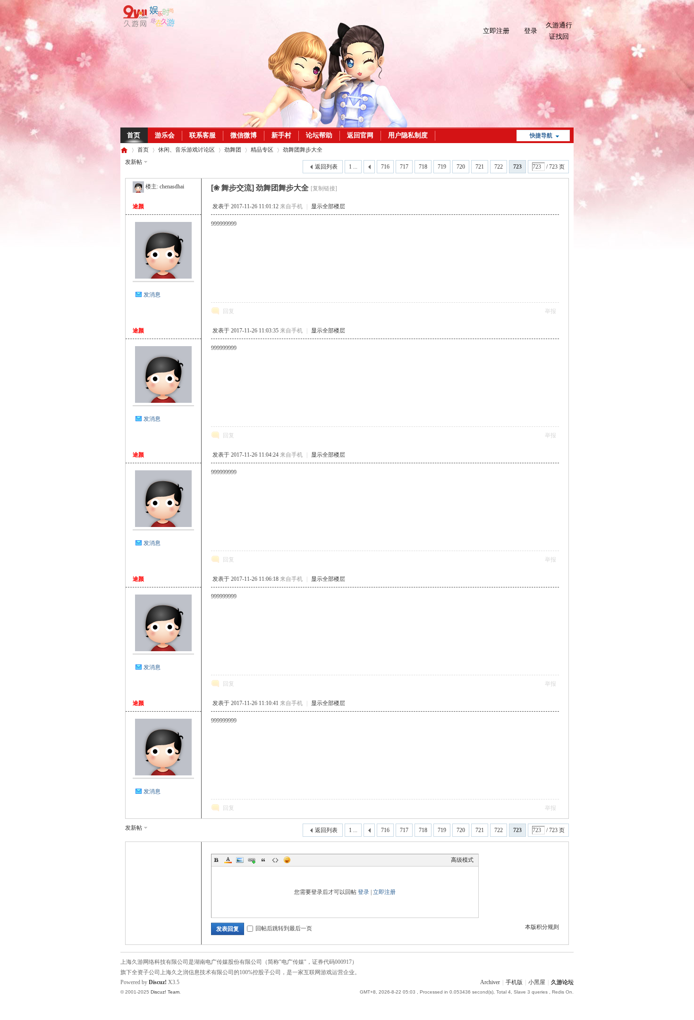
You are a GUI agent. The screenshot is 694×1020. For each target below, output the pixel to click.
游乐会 (165, 135)
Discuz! (158, 982)
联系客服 (202, 135)
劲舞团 (232, 149)
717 (404, 166)
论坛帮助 (319, 135)
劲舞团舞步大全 (302, 149)
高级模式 (462, 860)
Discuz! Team (165, 991)
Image (240, 860)
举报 (550, 311)
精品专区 (262, 149)
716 (385, 166)
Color (228, 860)
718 (423, 166)
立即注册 (496, 30)
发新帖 (133, 162)
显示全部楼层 (328, 206)
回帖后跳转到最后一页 (283, 928)
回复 (228, 311)
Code (275, 860)
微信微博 (243, 135)
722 (498, 166)
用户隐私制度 (408, 135)
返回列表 (326, 166)
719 (442, 166)
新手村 (281, 135)
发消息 (152, 294)
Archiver (490, 982)
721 (479, 166)
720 (461, 166)
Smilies (287, 860)
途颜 (138, 206)
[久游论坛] (147, 25)
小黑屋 (536, 982)
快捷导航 (541, 135)
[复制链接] (324, 188)
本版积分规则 (542, 927)
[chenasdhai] (138, 186)
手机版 (514, 982)
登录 (530, 30)
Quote (263, 860)
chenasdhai (172, 186)
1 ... (353, 166)
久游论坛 (124, 150)
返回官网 (360, 135)
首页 (133, 135)
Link (251, 860)
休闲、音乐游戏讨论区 (186, 149)
